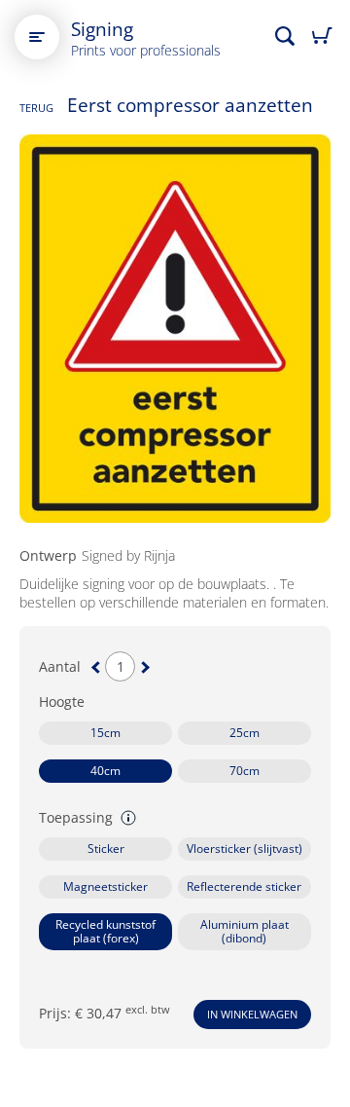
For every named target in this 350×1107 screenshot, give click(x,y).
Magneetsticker (105, 886)
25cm (244, 732)
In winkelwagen (252, 1014)
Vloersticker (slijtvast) (244, 848)
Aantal (60, 667)
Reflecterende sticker (244, 886)
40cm (105, 770)
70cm (244, 770)
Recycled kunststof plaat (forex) (105, 931)
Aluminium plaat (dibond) (244, 931)
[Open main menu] (37, 37)
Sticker (106, 848)
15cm (105, 732)
